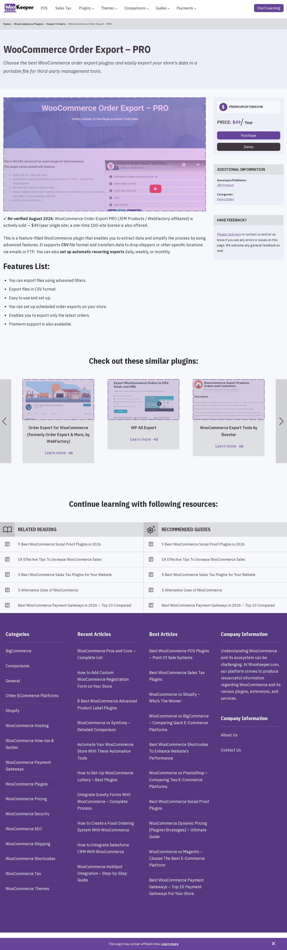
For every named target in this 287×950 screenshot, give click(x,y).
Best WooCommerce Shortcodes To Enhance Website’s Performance (178, 751)
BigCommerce (18, 650)
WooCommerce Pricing (26, 798)
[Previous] (5, 421)
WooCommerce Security (27, 813)
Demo (248, 147)
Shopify (12, 710)
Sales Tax (63, 8)
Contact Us (231, 750)
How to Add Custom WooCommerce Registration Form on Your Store (103, 679)
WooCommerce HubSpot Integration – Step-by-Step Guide (102, 873)
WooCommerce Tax (23, 873)
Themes (107, 8)
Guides (161, 8)
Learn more (169, 944)
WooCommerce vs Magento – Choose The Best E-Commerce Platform (177, 858)
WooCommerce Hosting (27, 725)
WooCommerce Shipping (28, 843)
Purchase (248, 135)
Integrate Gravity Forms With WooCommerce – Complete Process (103, 801)
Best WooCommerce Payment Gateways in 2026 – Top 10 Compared (74, 605)
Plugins (85, 8)
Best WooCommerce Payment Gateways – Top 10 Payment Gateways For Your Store (176, 886)
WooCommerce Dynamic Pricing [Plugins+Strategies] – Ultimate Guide (178, 830)
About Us (229, 735)
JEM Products (225, 185)
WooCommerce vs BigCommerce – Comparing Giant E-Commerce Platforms (179, 722)
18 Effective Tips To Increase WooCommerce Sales (60, 559)
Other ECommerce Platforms (32, 695)
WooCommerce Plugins (27, 784)
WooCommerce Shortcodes (30, 858)
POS (44, 8)
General (13, 680)
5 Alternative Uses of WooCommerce (48, 590)
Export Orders (225, 199)
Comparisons (135, 8)
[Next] (281, 421)
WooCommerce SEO (24, 828)
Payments (185, 8)
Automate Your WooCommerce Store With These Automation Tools (105, 751)
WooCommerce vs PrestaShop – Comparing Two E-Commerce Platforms (178, 779)
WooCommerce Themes (27, 888)
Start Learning (268, 8)
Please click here (229, 234)
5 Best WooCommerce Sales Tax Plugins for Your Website (65, 574)
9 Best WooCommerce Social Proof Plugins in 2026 (59, 544)
